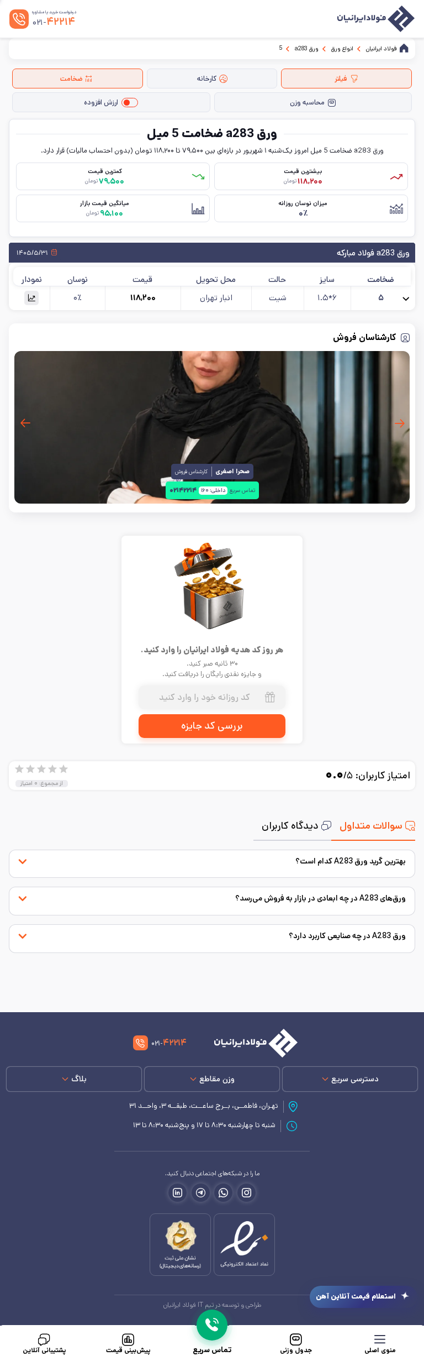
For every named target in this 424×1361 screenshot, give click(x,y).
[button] (31, 298)
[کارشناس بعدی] (24, 423)
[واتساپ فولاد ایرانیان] (223, 1193)
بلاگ (79, 1079)
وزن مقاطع (217, 1079)
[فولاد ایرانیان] (250, 1043)
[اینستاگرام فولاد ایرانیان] (246, 1193)
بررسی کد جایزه (212, 726)
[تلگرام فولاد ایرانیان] (201, 1193)
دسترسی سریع (355, 1079)
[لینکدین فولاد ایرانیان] (177, 1193)
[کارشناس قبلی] (399, 423)
